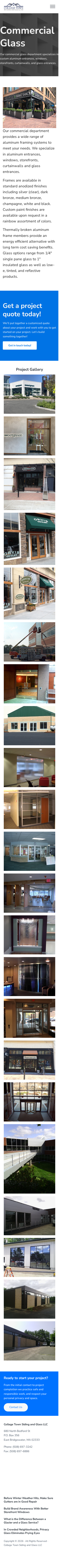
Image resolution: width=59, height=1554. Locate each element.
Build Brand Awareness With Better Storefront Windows (26, 1510)
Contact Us (15, 1407)
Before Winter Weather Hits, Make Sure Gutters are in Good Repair (28, 1500)
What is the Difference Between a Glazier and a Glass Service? (25, 1520)
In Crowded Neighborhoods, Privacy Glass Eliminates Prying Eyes (26, 1531)
